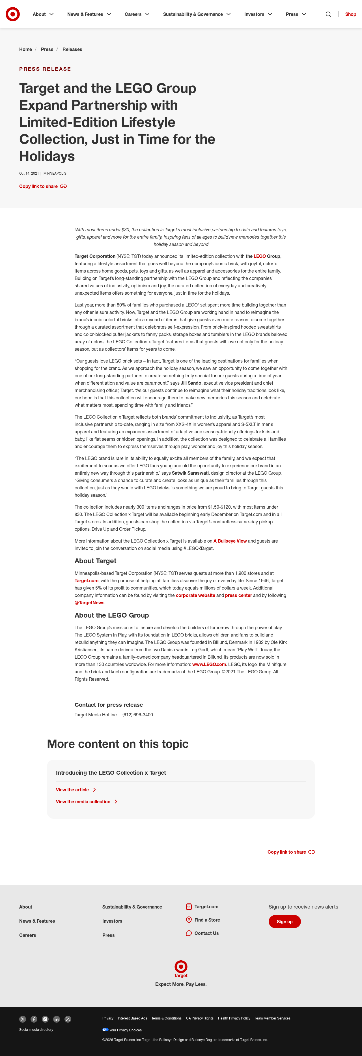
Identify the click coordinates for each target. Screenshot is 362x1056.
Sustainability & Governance (193, 14)
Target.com (86, 580)
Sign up (285, 921)
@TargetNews (90, 602)
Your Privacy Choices (125, 1030)
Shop (350, 14)
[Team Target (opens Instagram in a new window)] (45, 1019)
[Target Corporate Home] (13, 14)
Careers (133, 14)
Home (25, 49)
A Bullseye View (230, 541)
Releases (72, 49)
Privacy (107, 1018)
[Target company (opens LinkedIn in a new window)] (56, 1019)
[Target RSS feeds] (67, 1019)
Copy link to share (38, 186)
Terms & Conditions (167, 1018)
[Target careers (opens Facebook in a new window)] (34, 1019)
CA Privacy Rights (200, 1018)
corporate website (195, 595)
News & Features (85, 14)
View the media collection (83, 801)
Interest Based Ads (132, 1018)
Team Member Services (272, 1018)
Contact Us (207, 933)
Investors (254, 14)
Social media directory (36, 1029)
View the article (72, 789)
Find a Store (207, 920)
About (39, 14)
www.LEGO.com (209, 664)
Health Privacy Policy (234, 1018)
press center (238, 595)
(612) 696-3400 (137, 714)
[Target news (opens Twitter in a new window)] (22, 1019)
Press (292, 14)
